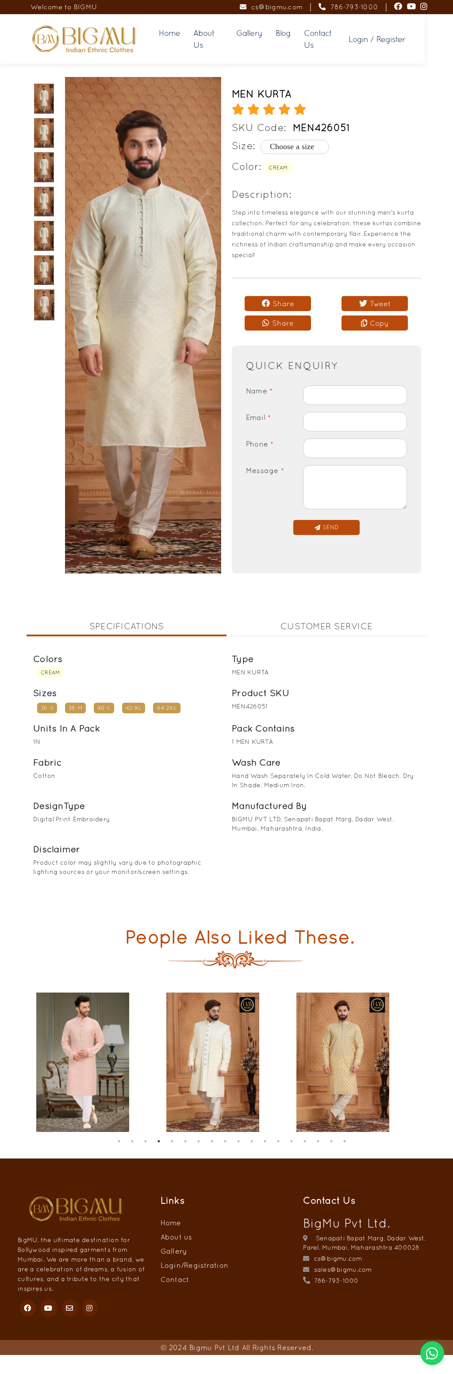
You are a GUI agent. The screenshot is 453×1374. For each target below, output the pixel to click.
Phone (260, 444)
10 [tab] (238, 1141)
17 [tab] (331, 1141)
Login (358, 39)
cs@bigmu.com (275, 7)
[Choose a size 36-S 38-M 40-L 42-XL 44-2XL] (289, 147)
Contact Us (318, 39)
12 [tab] (265, 1141)
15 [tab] (304, 1141)
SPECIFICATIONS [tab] (126, 626)
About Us (204, 39)
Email (258, 417)
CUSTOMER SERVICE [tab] (326, 626)
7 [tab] (198, 1141)
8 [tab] (211, 1141)
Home (169, 33)
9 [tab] (225, 1141)
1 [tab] (119, 1141)
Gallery (249, 33)
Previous (19, 1063)
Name (259, 391)
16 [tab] (318, 1141)
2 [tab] (132, 1141)
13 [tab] (278, 1141)
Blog (283, 33)
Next (433, 1063)
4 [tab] (158, 1141)
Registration (206, 1265)
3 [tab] (145, 1141)
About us (176, 1237)
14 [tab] (291, 1141)
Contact (175, 1279)
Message (265, 470)
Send (329, 527)
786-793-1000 (352, 7)
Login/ (172, 1265)
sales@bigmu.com (342, 1269)
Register (390, 39)
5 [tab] (172, 1141)
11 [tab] (251, 1141)
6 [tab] (185, 1141)
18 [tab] (344, 1141)
